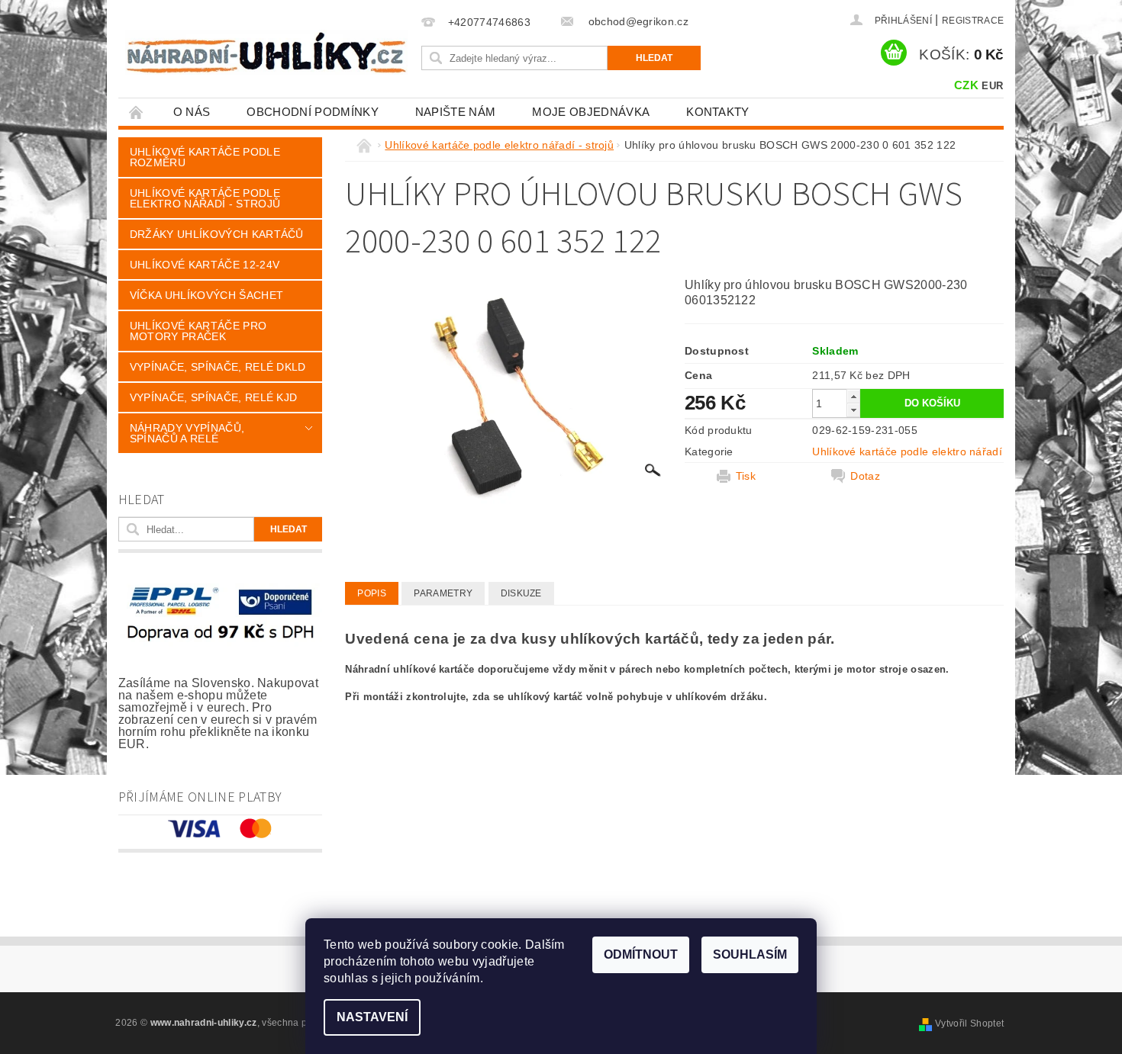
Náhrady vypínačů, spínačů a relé (187, 433)
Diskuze (521, 593)
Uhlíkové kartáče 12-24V (204, 265)
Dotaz (865, 476)
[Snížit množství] (853, 410)
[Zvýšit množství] (853, 396)
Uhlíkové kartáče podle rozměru (205, 157)
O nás (192, 111)
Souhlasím (750, 954)
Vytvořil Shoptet (969, 1023)
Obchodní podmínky (312, 111)
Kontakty (718, 111)
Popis (371, 593)
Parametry (443, 593)
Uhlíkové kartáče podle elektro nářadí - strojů (205, 198)
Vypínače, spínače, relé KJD (214, 397)
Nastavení (372, 1017)
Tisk (746, 476)
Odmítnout (641, 954)
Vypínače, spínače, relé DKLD (218, 367)
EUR (992, 86)
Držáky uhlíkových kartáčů (217, 234)
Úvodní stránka (136, 111)
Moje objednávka (591, 111)
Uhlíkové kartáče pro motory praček (198, 331)
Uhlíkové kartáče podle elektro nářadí (907, 451)
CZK (966, 85)
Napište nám (455, 111)
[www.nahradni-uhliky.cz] (266, 52)
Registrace (973, 20)
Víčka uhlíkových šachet (206, 295)
